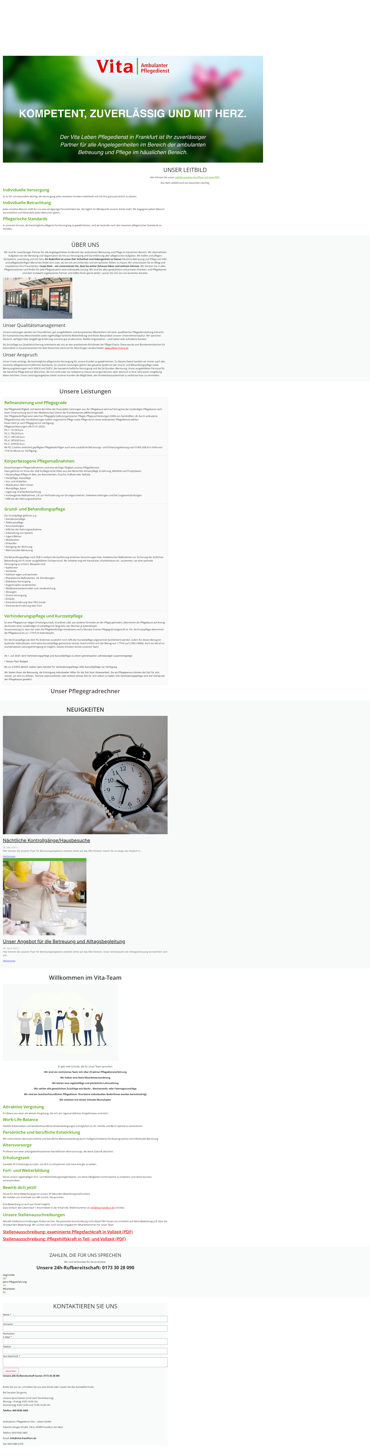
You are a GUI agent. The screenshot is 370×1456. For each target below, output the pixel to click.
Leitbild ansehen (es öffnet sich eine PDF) (197, 177)
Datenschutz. (129, 1452)
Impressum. (113, 1452)
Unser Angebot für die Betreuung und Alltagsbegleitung (64, 941)
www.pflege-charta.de (116, 348)
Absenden (10, 1371)
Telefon (7, 1346)
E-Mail (7, 1337)
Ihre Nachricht (11, 1356)
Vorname (8, 1324)
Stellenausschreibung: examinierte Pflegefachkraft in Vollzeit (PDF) (68, 1231)
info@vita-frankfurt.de (102, 1207)
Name (7, 1314)
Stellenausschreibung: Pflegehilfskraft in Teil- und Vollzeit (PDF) (64, 1239)
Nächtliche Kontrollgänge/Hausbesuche (46, 840)
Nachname (8, 1333)
